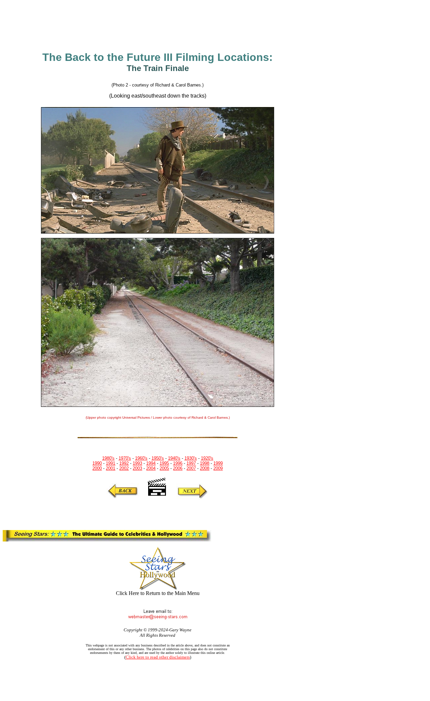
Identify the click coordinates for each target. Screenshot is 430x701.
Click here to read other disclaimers (158, 657)
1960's (141, 458)
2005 (164, 468)
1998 (204, 463)
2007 (191, 468)
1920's (207, 458)
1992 (124, 463)
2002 (124, 468)
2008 (204, 468)
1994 (151, 463)
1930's (190, 458)
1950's (158, 458)
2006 (177, 468)
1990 (97, 463)
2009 (218, 468)
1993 (137, 463)
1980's (108, 458)
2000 (97, 468)
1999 (218, 463)
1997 (191, 463)
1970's (125, 458)
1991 (110, 463)
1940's (174, 458)
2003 (137, 468)
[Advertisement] (142, 24)
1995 (164, 463)
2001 (110, 468)
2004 (151, 468)
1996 (177, 463)
